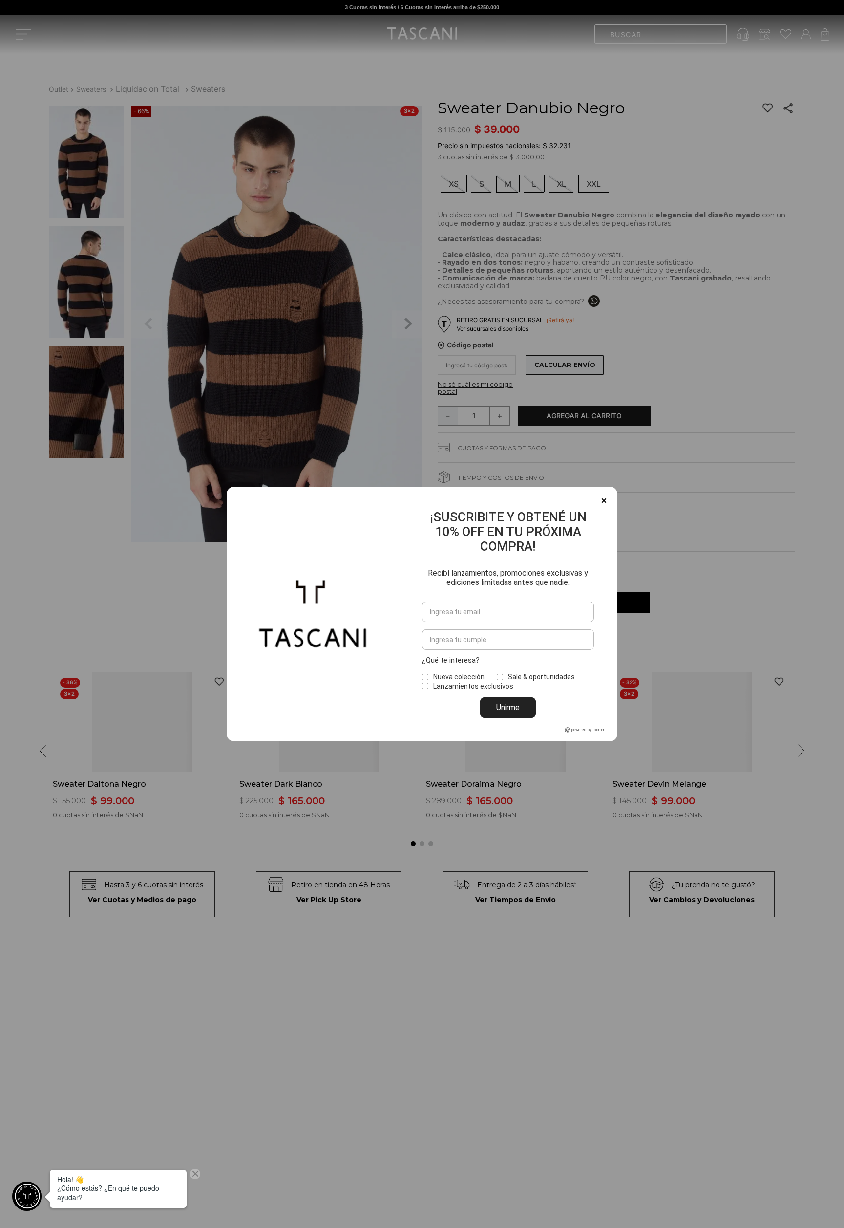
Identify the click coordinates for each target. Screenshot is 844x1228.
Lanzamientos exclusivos (473, 686)
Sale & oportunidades (541, 677)
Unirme (508, 707)
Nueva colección (459, 677)
